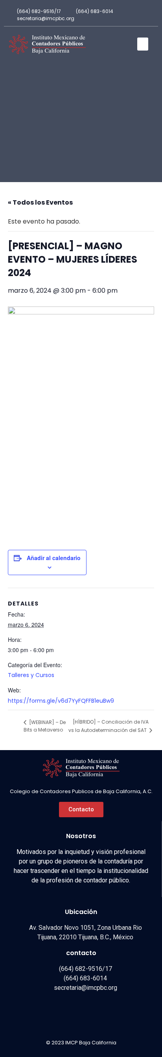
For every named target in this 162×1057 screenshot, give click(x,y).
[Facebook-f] (147, 15)
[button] (142, 44)
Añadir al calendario (54, 558)
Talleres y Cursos (31, 675)
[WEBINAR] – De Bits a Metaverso (45, 726)
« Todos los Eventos (40, 202)
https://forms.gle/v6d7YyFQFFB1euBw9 (61, 701)
